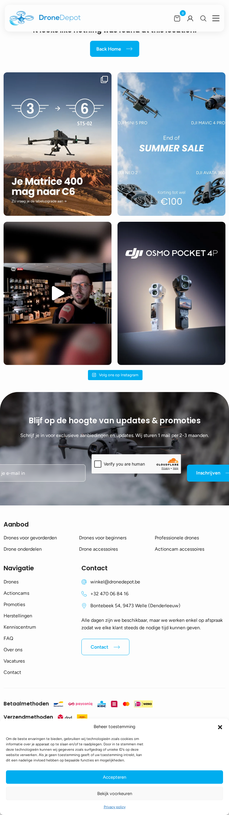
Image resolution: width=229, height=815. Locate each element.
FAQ (8, 638)
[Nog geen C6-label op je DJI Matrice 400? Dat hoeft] (58, 144)
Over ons (13, 649)
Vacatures (14, 661)
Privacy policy (115, 807)
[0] (177, 18)
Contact (12, 672)
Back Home (108, 49)
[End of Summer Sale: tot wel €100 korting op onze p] (171, 144)
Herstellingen (18, 616)
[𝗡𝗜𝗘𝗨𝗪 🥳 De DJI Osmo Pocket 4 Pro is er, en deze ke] (171, 293)
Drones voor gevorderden (30, 538)
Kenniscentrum (20, 627)
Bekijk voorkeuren (114, 793)
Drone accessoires (98, 549)
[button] (220, 727)
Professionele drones (177, 538)
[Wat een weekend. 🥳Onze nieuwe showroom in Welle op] (58, 293)
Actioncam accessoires (179, 549)
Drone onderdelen (23, 549)
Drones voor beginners (102, 538)
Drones (11, 582)
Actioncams (16, 593)
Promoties (14, 604)
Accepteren (114, 777)
